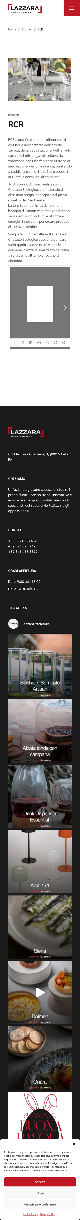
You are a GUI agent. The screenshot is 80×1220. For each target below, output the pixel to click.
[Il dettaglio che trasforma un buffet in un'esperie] (40, 796)
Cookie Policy (30, 1214)
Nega (40, 1193)
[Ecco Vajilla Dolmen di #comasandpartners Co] (40, 992)
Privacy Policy (47, 1214)
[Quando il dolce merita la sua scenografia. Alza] (40, 731)
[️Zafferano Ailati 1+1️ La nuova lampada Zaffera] (40, 861)
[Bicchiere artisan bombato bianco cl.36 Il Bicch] (40, 665)
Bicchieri (27, 29)
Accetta (40, 1182)
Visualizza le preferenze (40, 1204)
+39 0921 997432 (22, 540)
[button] (74, 1144)
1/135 (11, 343)
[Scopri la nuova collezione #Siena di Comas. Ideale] (40, 927)
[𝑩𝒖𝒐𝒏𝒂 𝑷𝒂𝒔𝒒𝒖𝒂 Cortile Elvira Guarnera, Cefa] (40, 1123)
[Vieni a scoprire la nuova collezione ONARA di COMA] (40, 1058)
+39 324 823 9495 (23, 546)
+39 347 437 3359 (23, 551)
